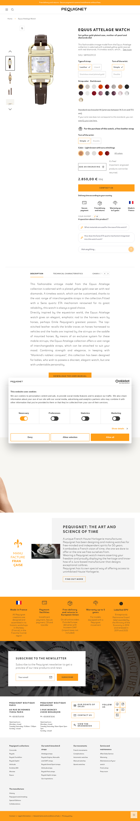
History (12, 793)
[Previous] (10, 51)
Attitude (12, 764)
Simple (116, 67)
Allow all (110, 437)
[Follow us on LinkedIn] (117, 715)
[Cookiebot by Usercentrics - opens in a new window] (117, 382)
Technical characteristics (68, 274)
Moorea (12, 771)
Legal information (25, 816)
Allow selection (70, 437)
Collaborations (14, 804)
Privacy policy (67, 816)
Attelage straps (46, 754)
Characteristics (101, 274)
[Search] (12, 9)
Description (36, 274)
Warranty (103, 757)
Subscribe (67, 677)
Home (10, 19)
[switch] (55, 418)
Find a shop (104, 768)
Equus (11, 775)
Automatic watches (80, 757)
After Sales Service (106, 754)
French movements (80, 750)
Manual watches (79, 761)
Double (116, 74)
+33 (44, 716)
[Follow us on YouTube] (122, 710)
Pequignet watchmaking (18, 797)
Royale (11, 754)
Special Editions (15, 800)
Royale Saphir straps (48, 775)
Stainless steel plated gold (92, 74)
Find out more (74, 579)
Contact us (106, 188)
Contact (13, 816)
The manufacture (16, 789)
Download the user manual (70, 376)
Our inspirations (47, 779)
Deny (30, 437)
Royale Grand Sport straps (50, 764)
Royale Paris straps (48, 771)
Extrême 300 (13, 768)
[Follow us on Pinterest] (117, 710)
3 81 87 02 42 (50, 716)
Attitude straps (46, 768)
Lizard (97, 67)
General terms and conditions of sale (47, 816)
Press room (104, 771)
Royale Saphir (14, 761)
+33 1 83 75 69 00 (18, 716)
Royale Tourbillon (15, 757)
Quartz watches (79, 764)
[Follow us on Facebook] (117, 705)
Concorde (12, 750)
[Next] (10, 109)
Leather (83, 67)
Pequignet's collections (19, 746)
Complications (78, 754)
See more (127, 49)
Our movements (80, 746)
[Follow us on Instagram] (122, 705)
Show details (118, 428)
